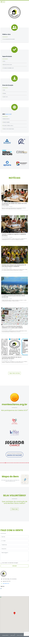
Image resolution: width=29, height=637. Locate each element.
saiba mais (8, 114)
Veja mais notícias (14, 373)
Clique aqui (14, 509)
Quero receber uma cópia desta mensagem (10, 562)
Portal (3, 1)
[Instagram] (1, 588)
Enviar (14, 566)
